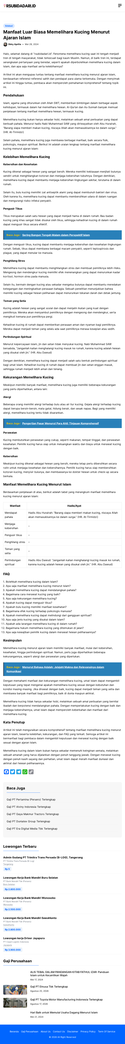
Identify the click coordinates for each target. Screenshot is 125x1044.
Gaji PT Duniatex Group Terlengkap (28, 821)
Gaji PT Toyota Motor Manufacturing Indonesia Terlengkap (66, 999)
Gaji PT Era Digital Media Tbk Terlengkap (32, 828)
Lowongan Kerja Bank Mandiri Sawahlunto (30, 918)
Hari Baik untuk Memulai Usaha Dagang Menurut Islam (64, 1012)
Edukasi (9, 26)
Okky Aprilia (14, 44)
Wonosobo (8, 904)
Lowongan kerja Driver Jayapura (24, 938)
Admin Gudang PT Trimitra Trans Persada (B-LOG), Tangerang (43, 857)
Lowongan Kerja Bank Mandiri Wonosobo (29, 897)
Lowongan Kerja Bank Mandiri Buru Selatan (30, 877)
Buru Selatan (9, 884)
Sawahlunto (8, 925)
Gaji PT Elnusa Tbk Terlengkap (49, 986)
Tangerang (8, 864)
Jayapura (7, 945)
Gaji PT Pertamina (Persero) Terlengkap (31, 799)
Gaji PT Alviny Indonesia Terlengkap (29, 806)
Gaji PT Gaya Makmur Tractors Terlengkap (33, 814)
